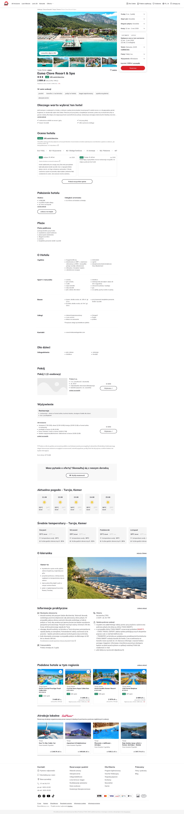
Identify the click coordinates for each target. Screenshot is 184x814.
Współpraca (54, 803)
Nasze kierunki (47, 9)
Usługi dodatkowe (76, 777)
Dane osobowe (75, 786)
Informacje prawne (94, 803)
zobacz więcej (142, 608)
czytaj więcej (41, 117)
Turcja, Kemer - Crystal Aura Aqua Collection (76, 671)
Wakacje (39, 9)
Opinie (107, 786)
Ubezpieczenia (75, 774)
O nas (39, 803)
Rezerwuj (133, 68)
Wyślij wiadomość (78, 475)
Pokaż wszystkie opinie (77, 181)
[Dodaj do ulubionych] (60, 671)
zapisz (114, 70)
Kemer (59, 9)
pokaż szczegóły (74, 390)
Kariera (45, 803)
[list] (47, 143)
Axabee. (70, 806)
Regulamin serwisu (66, 803)
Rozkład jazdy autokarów (78, 783)
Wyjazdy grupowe (111, 777)
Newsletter (109, 783)
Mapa (49, 70)
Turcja (54, 9)
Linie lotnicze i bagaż (77, 780)
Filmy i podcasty (141, 771)
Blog (136, 774)
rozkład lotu (125, 49)
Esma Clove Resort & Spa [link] (69, 9)
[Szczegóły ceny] (57, 80)
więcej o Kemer (142, 553)
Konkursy (108, 780)
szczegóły (136, 63)
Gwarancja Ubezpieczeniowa (80, 789)
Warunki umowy (75, 771)
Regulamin (127, 812)
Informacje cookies (80, 803)
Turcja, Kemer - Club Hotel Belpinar (131, 670)
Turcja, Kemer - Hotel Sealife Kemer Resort (104, 671)
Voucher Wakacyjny (112, 774)
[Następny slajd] (116, 150)
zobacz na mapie (46, 212)
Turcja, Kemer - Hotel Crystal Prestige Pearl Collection (49, 671)
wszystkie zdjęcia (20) (48, 53)
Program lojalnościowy (113, 771)
